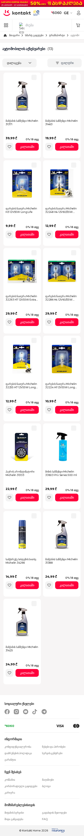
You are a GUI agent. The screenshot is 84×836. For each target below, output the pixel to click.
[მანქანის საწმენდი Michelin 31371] (22, 96)
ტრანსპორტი (57, 35)
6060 (56, 13)
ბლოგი (46, 786)
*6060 (9, 726)
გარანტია (10, 759)
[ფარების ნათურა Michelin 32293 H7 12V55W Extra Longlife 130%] (22, 271)
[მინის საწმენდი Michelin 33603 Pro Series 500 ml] (61, 446)
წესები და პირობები (53, 746)
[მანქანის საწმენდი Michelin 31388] (61, 534)
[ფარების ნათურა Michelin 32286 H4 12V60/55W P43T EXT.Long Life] (61, 271)
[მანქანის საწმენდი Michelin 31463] (61, 96)
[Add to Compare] (34, 77)
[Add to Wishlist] (9, 147)
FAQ (45, 819)
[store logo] (17, 13)
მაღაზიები (48, 779)
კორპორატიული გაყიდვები (21, 786)
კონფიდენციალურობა (18, 746)
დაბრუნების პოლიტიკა (18, 753)
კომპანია (10, 779)
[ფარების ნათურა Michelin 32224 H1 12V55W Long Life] (61, 359)
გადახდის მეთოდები (54, 812)
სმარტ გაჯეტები (34, 35)
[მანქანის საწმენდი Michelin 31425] (22, 622)
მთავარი (14, 35)
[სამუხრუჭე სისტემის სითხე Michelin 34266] (22, 534)
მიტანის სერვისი (14, 812)
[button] (68, 13)
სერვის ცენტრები (52, 753)
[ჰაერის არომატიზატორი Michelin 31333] (22, 446)
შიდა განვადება (14, 819)
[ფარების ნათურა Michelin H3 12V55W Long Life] (22, 183)
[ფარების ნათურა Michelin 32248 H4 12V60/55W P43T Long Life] (61, 183)
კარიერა (10, 792)
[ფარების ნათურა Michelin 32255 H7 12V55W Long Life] (22, 359)
